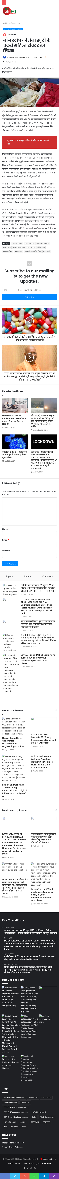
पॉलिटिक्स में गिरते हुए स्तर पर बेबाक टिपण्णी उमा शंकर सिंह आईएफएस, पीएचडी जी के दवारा (38, 624)
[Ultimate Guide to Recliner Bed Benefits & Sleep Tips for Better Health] (15, 405)
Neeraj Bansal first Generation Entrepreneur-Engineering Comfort (13, 742)
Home (8, 23)
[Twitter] (28, 1168)
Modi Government (47, 1117)
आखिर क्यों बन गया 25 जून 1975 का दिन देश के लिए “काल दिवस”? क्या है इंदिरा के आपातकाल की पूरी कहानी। (38, 588)
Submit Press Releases (12, 1147)
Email (5, 540)
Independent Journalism (13, 1143)
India (34, 1117)
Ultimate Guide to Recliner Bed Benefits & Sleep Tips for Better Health (14, 419)
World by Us (34, 1163)
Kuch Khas (46, 1163)
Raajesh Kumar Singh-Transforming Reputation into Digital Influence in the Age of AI (14, 790)
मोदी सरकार (14, 1127)
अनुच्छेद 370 (35, 1122)
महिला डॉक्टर (18, 251)
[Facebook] (24, 1168)
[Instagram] (34, 1168)
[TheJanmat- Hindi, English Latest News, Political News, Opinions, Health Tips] (9, 11)
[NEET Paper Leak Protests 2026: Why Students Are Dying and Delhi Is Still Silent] (44, 724)
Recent (28, 576)
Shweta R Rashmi (14, 57)
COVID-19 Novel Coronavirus (24, 247)
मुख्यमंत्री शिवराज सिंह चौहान (33, 251)
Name (5, 529)
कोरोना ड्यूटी (41, 247)
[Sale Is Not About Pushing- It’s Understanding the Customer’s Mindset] (11, 1062)
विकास (24, 1127)
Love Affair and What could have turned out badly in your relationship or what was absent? (38, 659)
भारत (5, 1127)
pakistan (23, 1122)
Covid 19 (16, 23)
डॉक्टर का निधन (7, 251)
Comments (47, 576)
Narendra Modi (10, 1122)
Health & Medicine (16, 29)
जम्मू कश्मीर (46, 1122)
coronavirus (29, 244)
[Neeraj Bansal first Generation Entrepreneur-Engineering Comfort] (15, 726)
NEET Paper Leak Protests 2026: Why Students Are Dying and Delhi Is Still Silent (43, 738)
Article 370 (33, 1097)
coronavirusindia (43, 244)
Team (24, 1163)
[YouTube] (31, 1168)
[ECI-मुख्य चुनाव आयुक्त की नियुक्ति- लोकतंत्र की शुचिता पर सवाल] (48, 1019)
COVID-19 (7, 247)
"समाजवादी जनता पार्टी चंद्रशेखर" (14, 1097)
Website (6, 550)
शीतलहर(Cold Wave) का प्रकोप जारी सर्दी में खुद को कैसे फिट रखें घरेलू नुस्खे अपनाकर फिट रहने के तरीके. (43, 421)
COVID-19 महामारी (39, 1112)
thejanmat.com (49, 1159)
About (17, 1163)
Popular (9, 576)
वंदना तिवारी (46, 251)
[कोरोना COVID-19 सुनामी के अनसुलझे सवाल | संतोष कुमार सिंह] (15, 441)
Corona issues (17, 244)
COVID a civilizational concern (16, 1117)
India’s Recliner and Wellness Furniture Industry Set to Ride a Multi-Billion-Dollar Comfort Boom (42, 762)
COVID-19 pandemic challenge (16, 1112)
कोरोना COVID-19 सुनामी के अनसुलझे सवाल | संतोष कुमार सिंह (14, 455)
